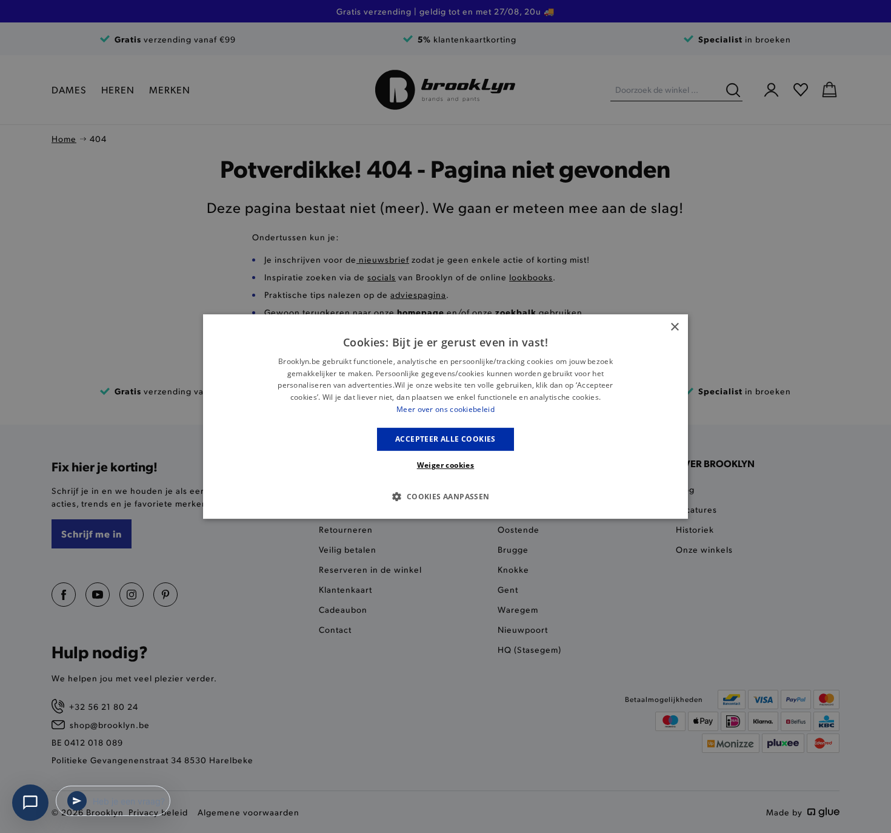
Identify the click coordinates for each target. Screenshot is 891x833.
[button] (445, 496)
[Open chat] (30, 802)
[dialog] (445, 416)
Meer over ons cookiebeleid (445, 409)
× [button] (674, 327)
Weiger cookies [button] (446, 465)
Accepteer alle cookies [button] (445, 439)
